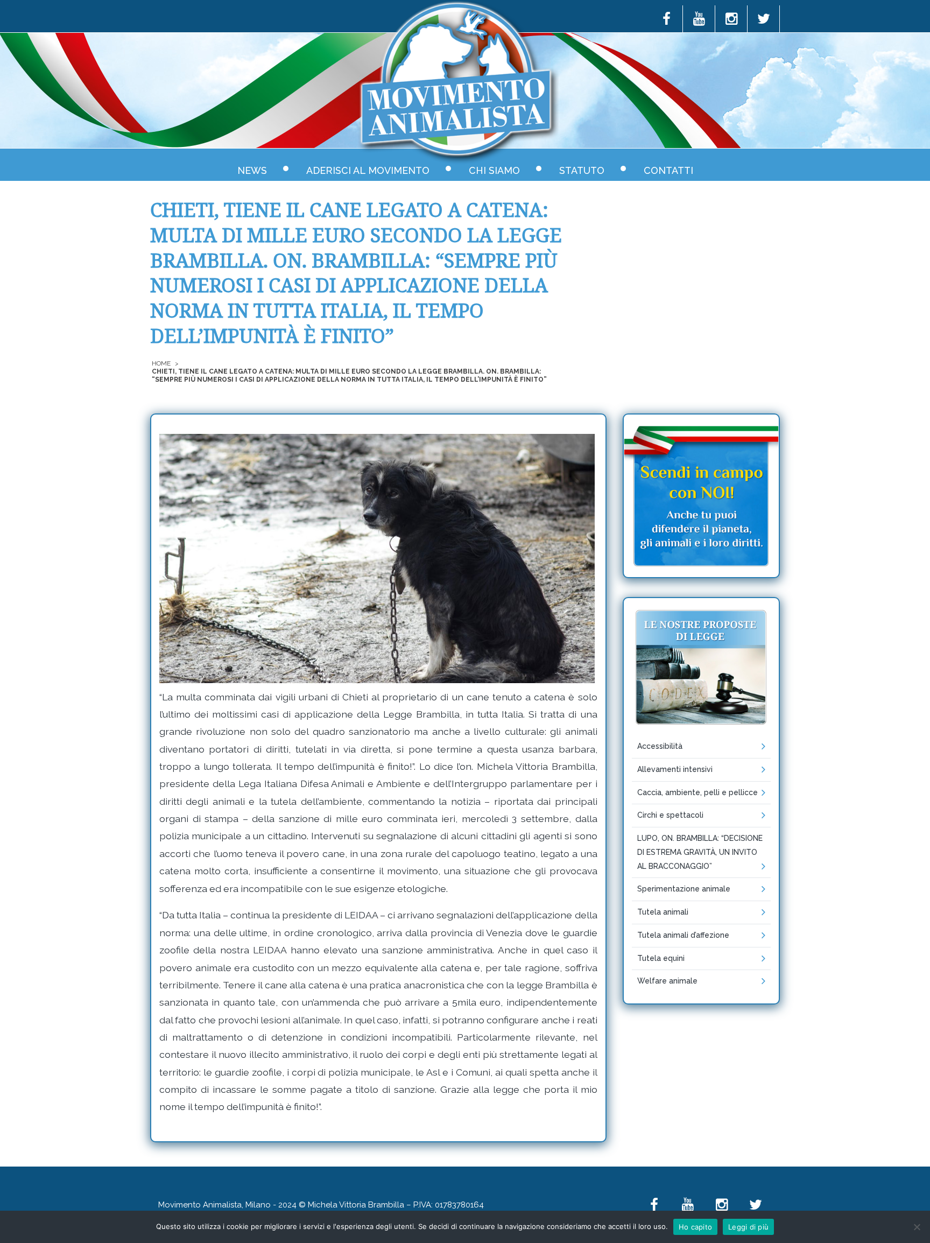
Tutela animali (662, 912)
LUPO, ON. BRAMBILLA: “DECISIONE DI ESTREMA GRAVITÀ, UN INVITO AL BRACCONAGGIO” (700, 852)
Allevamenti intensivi (675, 769)
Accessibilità (659, 746)
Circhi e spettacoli (670, 815)
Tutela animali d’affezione (683, 935)
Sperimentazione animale (683, 888)
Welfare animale (667, 981)
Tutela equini (661, 958)
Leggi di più (748, 1227)
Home (161, 363)
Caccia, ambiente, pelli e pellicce (697, 792)
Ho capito (695, 1227)
